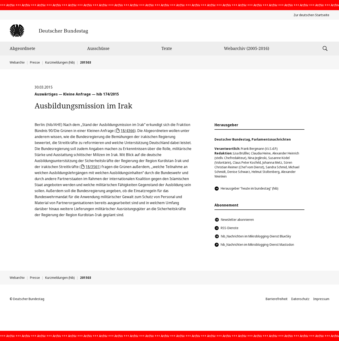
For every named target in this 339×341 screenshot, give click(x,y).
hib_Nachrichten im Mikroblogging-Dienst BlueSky (256, 236)
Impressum (321, 299)
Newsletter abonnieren (237, 219)
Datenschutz (300, 299)
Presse (35, 62)
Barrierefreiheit (277, 299)
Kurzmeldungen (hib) (60, 62)
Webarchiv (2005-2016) (246, 48)
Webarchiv (17, 62)
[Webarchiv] (49, 30)
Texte (166, 48)
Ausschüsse (98, 48)
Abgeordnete (22, 48)
